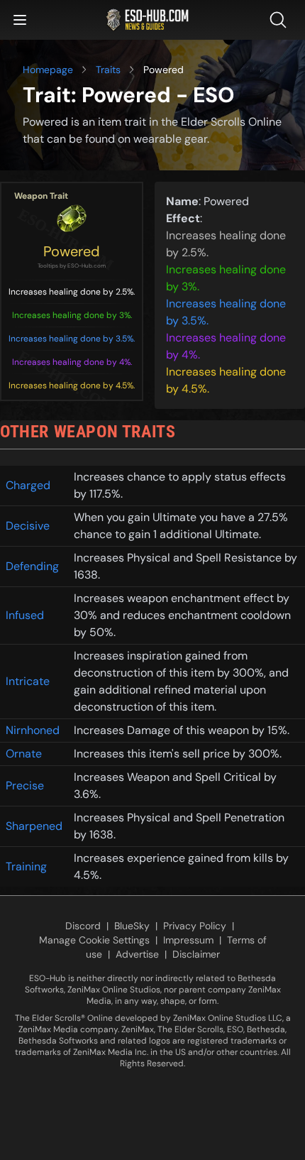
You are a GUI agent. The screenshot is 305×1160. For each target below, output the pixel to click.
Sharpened (34, 826)
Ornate (24, 753)
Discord (83, 925)
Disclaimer (196, 954)
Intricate (28, 681)
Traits (108, 69)
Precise (25, 785)
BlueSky (132, 925)
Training (26, 866)
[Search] (281, 19)
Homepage (48, 69)
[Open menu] (19, 19)
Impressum (188, 940)
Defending (32, 566)
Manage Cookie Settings (94, 940)
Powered (71, 251)
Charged (28, 485)
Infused (25, 615)
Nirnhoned (33, 730)
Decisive (28, 525)
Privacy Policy (194, 925)
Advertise (137, 954)
